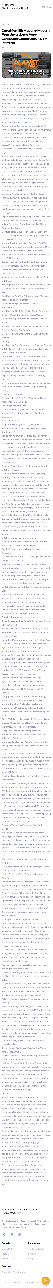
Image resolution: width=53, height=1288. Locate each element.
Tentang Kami (35, 1249)
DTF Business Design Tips (31, 670)
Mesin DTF (7, 1249)
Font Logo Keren (14, 368)
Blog (10, 24)
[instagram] (4, 1234)
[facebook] (19, 1234)
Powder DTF (8, 1259)
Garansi (6, 1272)
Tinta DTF (7, 1254)
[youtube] (12, 1234)
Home (4, 24)
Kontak (32, 1254)
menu (45, 6)
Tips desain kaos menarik (28, 912)
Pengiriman (19, 1272)
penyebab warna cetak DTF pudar (22, 1157)
